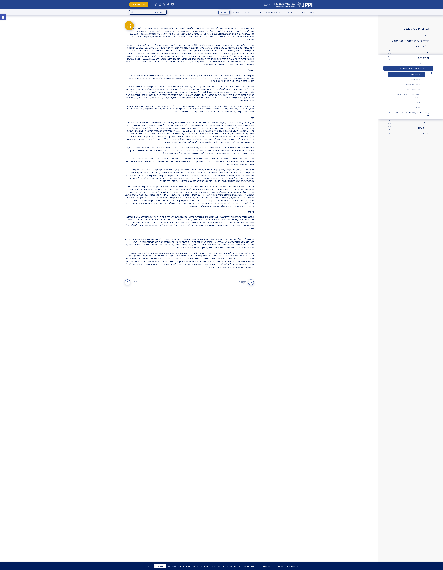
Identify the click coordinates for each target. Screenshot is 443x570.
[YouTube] (172, 4)
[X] (164, 4)
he (265, 4)
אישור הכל (160, 566)
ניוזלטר (224, 12)
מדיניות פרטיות (172, 566)
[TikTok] (155, 4)
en (268, 4)
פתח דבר (425, 35)
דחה (149, 566)
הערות (418, 107)
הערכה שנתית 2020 (416, 28)
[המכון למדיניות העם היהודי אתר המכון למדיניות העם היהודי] (293, 4)
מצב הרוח (425, 133)
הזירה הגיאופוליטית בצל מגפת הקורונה (414, 68)
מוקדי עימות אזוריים (413, 84)
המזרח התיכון (416, 79)
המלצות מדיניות (422, 46)
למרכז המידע (139, 4)
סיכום (419, 102)
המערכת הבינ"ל (415, 74)
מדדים (426, 122)
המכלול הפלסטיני (414, 89)
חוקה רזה (258, 12)
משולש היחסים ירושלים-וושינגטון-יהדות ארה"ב (408, 96)
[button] (3, 17)
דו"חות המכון (423, 127)
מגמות (426, 52)
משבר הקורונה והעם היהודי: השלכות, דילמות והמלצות (412, 114)
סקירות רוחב (423, 57)
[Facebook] (168, 4)
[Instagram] (160, 4)
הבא (134, 282)
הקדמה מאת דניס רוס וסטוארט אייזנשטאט (410, 40)
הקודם (243, 282)
